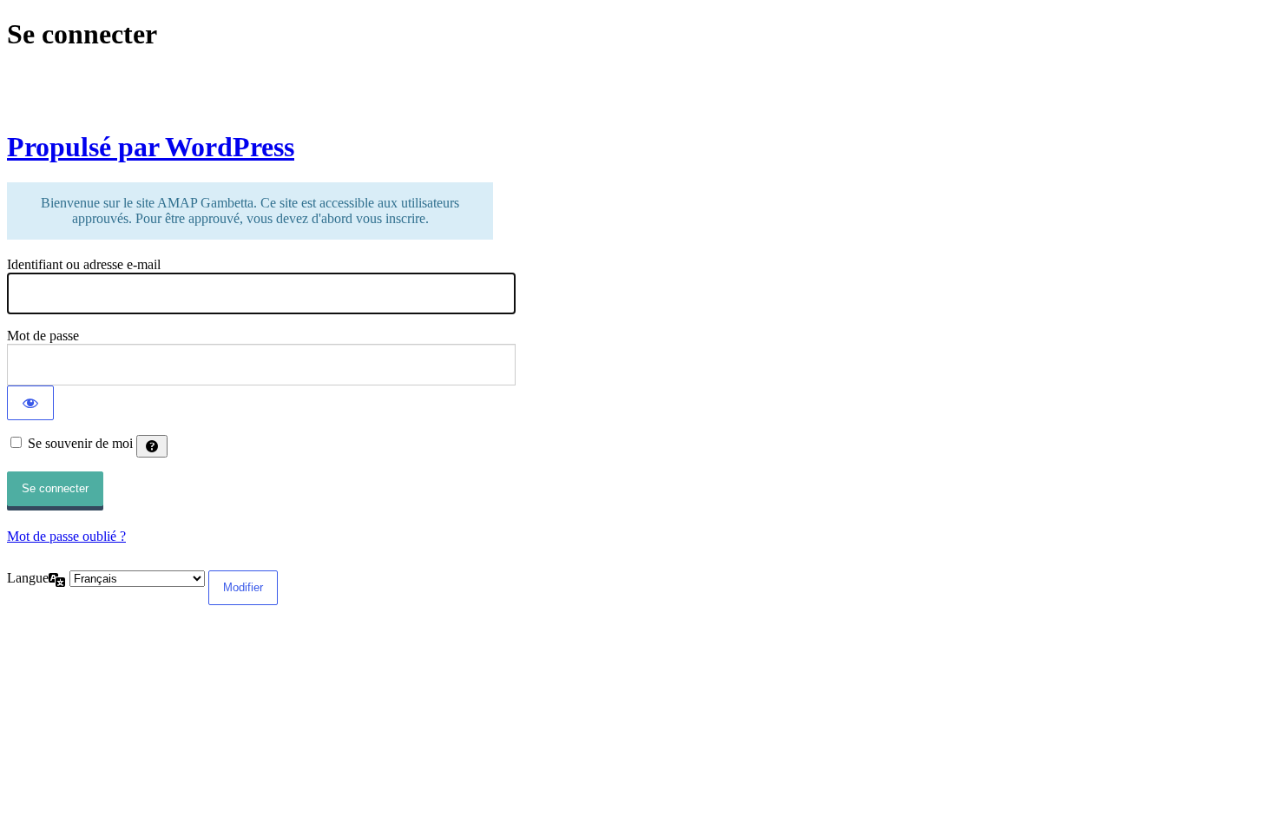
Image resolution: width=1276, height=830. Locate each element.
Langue (28, 577)
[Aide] (152, 446)
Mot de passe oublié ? (66, 536)
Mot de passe (43, 335)
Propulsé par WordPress (150, 146)
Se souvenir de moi (80, 443)
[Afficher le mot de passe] (30, 402)
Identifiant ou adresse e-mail (84, 264)
